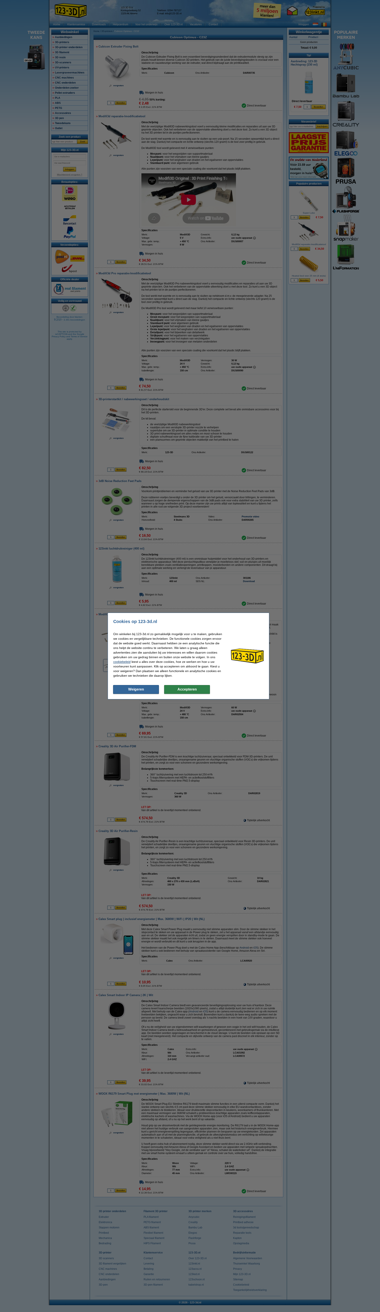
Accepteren (187, 689)
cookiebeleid (122, 661)
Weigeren (136, 689)
